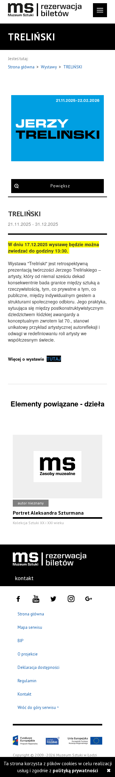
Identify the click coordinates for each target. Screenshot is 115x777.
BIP (20, 640)
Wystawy (49, 67)
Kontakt (24, 694)
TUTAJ (54, 359)
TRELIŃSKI (72, 67)
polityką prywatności (75, 770)
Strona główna (21, 67)
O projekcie (28, 654)
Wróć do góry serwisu (38, 708)
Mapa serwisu (30, 627)
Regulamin (27, 680)
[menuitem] (24, 578)
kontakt (24, 578)
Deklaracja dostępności (38, 667)
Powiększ (60, 186)
